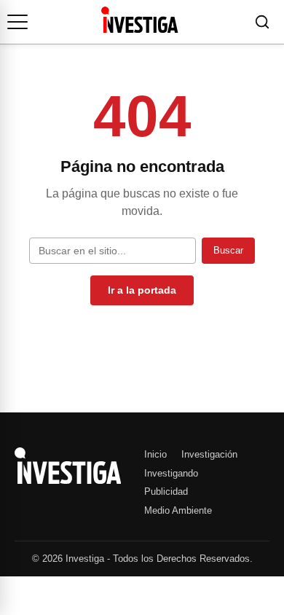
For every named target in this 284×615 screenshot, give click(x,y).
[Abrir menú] (17, 22)
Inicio (155, 454)
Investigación (209, 454)
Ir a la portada (142, 290)
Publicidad (166, 491)
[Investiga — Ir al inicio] (139, 20)
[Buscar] (262, 21)
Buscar (228, 250)
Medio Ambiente (178, 510)
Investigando (171, 473)
